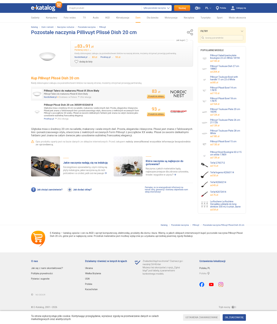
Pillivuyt (102, 27)
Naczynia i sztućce (65, 27)
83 (156, 91)
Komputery (51, 17)
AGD (107, 17)
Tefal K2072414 (218, 192)
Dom (138, 17)
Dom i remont (48, 27)
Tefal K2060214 (218, 182)
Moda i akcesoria (237, 17)
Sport (219, 17)
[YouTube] (211, 284)
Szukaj (182, 8)
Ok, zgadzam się (234, 317)
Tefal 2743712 (217, 163)
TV (84, 17)
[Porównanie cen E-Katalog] (46, 8)
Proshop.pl (49, 119)
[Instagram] (220, 284)
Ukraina (89, 268)
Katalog (34, 27)
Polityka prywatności (42, 273)
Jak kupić (180, 40)
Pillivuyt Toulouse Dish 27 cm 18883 (224, 67)
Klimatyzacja (122, 17)
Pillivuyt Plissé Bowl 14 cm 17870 (223, 89)
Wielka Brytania (93, 273)
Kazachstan (91, 289)
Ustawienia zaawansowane (201, 317)
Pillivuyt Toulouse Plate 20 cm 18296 (225, 110)
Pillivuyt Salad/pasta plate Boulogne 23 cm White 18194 (225, 56)
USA (87, 278)
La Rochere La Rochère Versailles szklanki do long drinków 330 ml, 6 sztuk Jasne (225, 204)
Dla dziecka (152, 17)
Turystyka (205, 17)
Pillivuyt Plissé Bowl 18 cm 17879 (223, 99)
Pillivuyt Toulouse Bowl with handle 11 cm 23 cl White (224, 78)
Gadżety (35, 17)
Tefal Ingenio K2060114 (222, 172)
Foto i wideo (70, 17)
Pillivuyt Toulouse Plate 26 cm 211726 (225, 121)
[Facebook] (201, 284)
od (214, 61)
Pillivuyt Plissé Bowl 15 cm (223, 141)
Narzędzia (189, 17)
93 (156, 109)
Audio (96, 17)
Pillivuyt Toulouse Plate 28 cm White (225, 132)
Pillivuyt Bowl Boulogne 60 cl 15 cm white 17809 (226, 153)
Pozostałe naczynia (87, 27)
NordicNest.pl (50, 97)
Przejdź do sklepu (156, 96)
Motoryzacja (171, 17)
